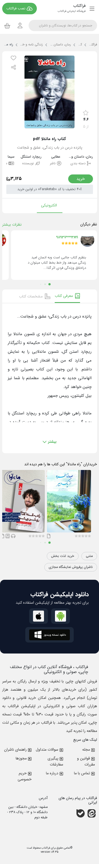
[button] (13, 58)
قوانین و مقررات (86, 761)
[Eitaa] (91, 813)
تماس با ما (82, 773)
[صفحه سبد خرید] (7, 25)
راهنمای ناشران (15, 750)
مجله (86, 750)
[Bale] (80, 813)
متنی (89, 556)
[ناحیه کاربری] (20, 25)
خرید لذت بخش (62, 556)
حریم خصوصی (25, 776)
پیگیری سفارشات (55, 761)
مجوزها (21, 758)
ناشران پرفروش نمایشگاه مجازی (71, 567)
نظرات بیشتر (12, 225)
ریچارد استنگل (31, 157)
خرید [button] (80, 179)
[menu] (92, 8)
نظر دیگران (88, 224)
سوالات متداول (47, 750)
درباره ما (52, 773)
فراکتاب (45, 848)
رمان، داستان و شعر (80, 157)
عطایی (55, 157)
